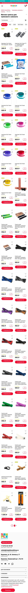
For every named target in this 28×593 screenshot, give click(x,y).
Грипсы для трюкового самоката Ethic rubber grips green (6, 415)
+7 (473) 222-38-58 (7, 546)
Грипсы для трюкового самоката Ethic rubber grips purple (20, 415)
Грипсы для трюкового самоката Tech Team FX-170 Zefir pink (20, 194)
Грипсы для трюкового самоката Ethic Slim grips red (6, 351)
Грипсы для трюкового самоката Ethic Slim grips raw (20, 321)
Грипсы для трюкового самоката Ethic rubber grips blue (20, 383)
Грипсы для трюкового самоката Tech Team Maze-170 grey (6, 258)
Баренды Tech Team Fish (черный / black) (6, 44)
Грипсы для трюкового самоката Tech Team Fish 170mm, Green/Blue (7, 226)
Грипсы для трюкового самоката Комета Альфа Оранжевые (20, 509)
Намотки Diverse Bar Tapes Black (6, 477)
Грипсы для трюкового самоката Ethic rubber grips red (6, 446)
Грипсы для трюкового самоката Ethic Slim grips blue (6, 289)
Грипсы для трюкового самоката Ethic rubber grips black (20, 352)
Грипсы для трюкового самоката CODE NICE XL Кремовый (6, 509)
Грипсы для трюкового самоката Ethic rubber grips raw (20, 478)
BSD (10, 24)
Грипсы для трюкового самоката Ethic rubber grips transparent (20, 447)
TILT (26, 24)
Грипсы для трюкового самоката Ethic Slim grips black (20, 257)
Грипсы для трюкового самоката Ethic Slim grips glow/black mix (20, 289)
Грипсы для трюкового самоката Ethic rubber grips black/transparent (6, 383)
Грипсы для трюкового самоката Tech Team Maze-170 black (20, 226)
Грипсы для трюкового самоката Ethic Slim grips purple (7, 321)
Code (14, 24)
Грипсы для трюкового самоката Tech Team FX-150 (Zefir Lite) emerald (7, 75)
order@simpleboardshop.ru (10, 550)
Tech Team (20, 24)
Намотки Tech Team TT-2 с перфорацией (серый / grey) (21, 45)
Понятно (8, 590)
